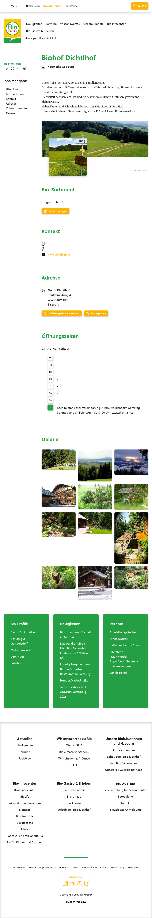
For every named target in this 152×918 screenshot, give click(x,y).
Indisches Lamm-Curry (125, 645)
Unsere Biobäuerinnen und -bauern (124, 741)
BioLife (24, 796)
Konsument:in (52, 6)
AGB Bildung (117, 867)
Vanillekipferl (118, 673)
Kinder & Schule (48, 38)
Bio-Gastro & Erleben (40, 31)
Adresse (11, 104)
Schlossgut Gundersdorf (19, 641)
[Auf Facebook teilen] (7, 68)
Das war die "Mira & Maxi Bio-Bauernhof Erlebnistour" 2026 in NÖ (74, 651)
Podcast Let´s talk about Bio (25, 836)
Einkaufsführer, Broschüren (25, 803)
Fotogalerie (125, 796)
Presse (32, 867)
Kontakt (11, 99)
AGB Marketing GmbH (93, 867)
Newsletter (133, 867)
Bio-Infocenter (25, 783)
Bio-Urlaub (74, 796)
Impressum (45, 867)
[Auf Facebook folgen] (65, 883)
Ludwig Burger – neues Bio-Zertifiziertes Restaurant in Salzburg (75, 669)
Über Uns (12, 89)
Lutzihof (16, 663)
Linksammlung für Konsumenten (125, 790)
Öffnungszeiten (16, 108)
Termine (51, 24)
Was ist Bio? (74, 745)
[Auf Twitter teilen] (12, 68)
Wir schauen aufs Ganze (74, 758)
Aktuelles (24, 738)
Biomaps (31, 38)
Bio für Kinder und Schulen (25, 842)
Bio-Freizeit (74, 803)
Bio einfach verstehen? (74, 752)
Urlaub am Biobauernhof (74, 810)
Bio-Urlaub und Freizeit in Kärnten (75, 634)
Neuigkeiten (34, 24)
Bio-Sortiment (15, 94)
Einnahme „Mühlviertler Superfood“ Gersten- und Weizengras (124, 659)
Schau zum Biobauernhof (123, 757)
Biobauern (33, 6)
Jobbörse (25, 758)
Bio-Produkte (25, 816)
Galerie (10, 113)
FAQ (74, 765)
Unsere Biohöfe (93, 24)
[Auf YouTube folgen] (79, 883)
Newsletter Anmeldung (125, 810)
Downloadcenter (25, 790)
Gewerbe (72, 6)
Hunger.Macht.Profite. (74, 680)
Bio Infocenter (116, 24)
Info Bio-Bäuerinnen (123, 763)
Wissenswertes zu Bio (74, 738)
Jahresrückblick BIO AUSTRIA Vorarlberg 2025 (73, 691)
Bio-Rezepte (25, 823)
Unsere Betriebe (123, 770)
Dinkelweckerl (119, 639)
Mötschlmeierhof (22, 650)
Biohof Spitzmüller (23, 632)
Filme (24, 829)
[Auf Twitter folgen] (72, 883)
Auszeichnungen (124, 750)
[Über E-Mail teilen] (18, 68)
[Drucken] (24, 68)
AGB (75, 867)
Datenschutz (62, 867)
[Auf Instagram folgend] (86, 883)
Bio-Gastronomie (74, 790)
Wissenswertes (70, 24)
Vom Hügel (18, 657)
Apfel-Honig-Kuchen (123, 632)
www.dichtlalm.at (59, 254)
